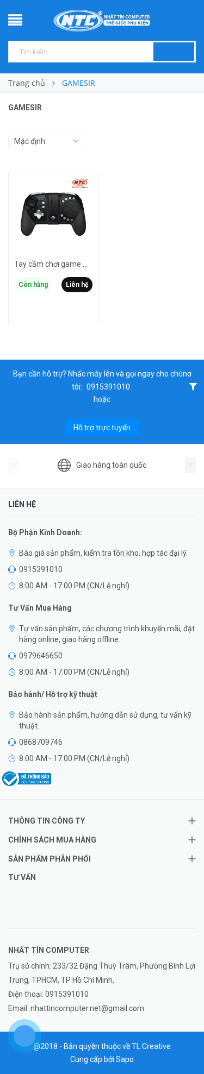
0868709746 (41, 742)
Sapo (125, 1059)
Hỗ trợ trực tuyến (102, 427)
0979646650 (41, 655)
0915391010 (108, 386)
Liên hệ (77, 284)
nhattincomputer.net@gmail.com (87, 1008)
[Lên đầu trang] (182, 1041)
